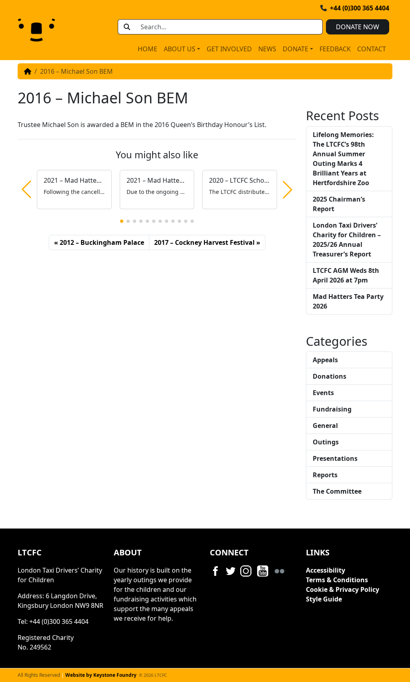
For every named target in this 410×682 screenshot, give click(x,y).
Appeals (325, 359)
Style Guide (324, 599)
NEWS (267, 48)
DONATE (295, 48)
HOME (147, 48)
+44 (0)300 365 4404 (359, 8)
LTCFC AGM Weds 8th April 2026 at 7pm (346, 275)
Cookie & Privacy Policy (342, 589)
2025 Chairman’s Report (339, 204)
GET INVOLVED (229, 48)
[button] (121, 221)
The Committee (337, 491)
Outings (326, 442)
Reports (325, 474)
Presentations (335, 458)
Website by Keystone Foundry (101, 675)
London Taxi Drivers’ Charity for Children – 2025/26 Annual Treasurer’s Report (347, 239)
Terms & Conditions (337, 579)
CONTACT (371, 48)
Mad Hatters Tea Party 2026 (348, 301)
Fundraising (332, 409)
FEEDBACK (335, 48)
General (325, 425)
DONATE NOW (357, 26)
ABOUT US (179, 48)
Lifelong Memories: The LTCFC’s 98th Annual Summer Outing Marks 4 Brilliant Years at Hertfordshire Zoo (343, 158)
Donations (329, 376)
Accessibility (325, 570)
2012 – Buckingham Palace (102, 242)
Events (323, 392)
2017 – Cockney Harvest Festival (204, 242)
